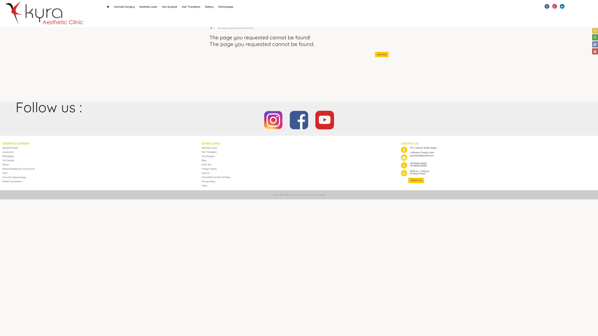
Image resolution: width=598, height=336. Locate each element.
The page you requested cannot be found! (235, 28)
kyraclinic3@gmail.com (422, 155)
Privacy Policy (208, 181)
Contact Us (416, 180)
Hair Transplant (191, 6)
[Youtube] (325, 118)
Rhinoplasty (8, 156)
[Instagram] (273, 118)
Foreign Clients (209, 168)
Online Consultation (12, 181)
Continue (382, 54)
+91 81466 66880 (418, 163)
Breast (5, 164)
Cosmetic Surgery (124, 6)
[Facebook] (299, 118)
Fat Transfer (8, 160)
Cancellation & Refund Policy (216, 177)
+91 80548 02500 (418, 165)
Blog (204, 160)
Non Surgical (169, 6)
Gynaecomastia (10, 147)
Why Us (206, 173)
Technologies (225, 6)
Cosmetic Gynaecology (14, 177)
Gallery (209, 6)
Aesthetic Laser (148, 6)
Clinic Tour (207, 164)
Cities (204, 185)
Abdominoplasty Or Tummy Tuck (18, 168)
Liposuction (8, 152)
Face (4, 173)
